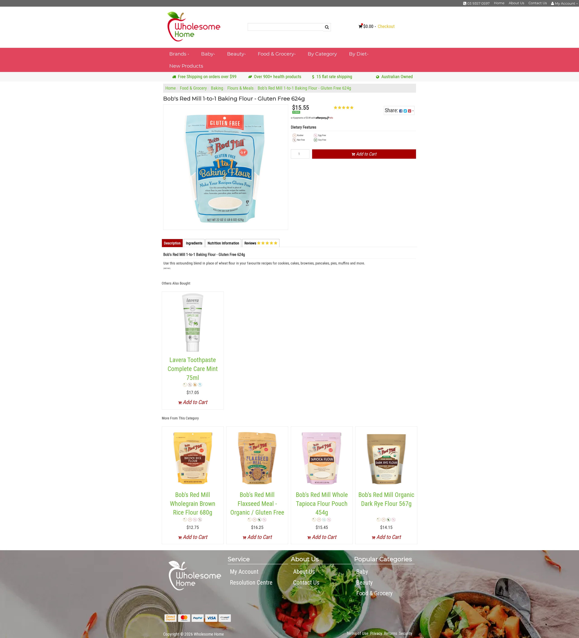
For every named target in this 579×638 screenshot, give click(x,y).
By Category (322, 54)
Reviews (250, 243)
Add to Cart (365, 154)
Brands (178, 54)
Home (499, 3)
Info (331, 117)
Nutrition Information (223, 243)
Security (405, 633)
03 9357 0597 (478, 3)
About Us (516, 3)
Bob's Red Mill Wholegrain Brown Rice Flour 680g (192, 503)
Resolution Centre (251, 582)
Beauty (235, 54)
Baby (207, 54)
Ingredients (194, 243)
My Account (244, 571)
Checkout (386, 26)
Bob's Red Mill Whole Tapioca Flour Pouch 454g (322, 503)
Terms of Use (357, 633)
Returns (390, 633)
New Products (186, 66)
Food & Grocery (276, 54)
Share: (392, 110)
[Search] (327, 27)
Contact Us (537, 3)
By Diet (358, 54)
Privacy (376, 633)
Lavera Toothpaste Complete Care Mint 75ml (193, 368)
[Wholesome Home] (193, 26)
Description (172, 243)
